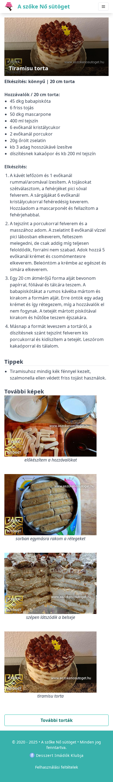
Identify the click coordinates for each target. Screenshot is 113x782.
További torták (57, 720)
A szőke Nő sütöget (58, 742)
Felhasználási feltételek (56, 767)
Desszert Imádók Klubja (60, 755)
